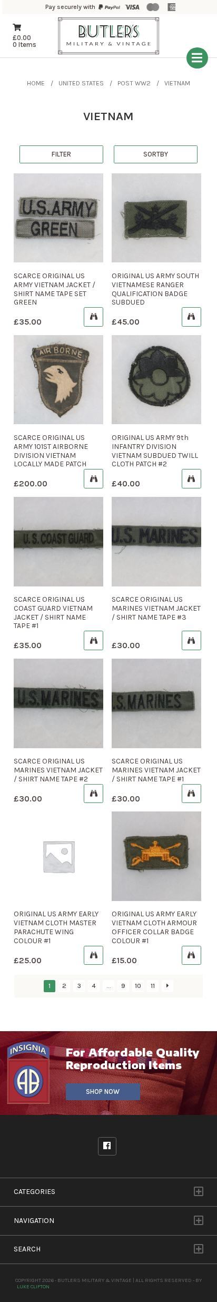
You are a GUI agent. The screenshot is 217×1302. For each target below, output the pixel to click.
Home (36, 83)
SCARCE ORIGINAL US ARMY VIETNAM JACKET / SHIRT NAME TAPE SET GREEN (54, 289)
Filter (61, 154)
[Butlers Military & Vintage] (108, 52)
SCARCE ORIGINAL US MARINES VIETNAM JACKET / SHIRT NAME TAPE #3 (156, 608)
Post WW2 (134, 83)
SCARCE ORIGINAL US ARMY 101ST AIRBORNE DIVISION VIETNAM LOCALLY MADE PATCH (51, 450)
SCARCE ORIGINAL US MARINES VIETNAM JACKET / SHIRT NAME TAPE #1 (156, 770)
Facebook (107, 1146)
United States (81, 83)
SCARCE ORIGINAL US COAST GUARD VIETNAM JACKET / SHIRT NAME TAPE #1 (53, 612)
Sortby (155, 154)
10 (138, 986)
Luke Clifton (33, 1286)
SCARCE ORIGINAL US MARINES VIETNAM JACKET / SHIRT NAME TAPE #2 (58, 770)
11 (153, 986)
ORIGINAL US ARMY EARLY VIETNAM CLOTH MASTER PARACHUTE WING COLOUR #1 (56, 927)
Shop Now (103, 1091)
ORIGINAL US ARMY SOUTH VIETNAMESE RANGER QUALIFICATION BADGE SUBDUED (155, 289)
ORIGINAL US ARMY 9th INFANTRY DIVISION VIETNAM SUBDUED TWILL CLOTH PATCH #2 (155, 450)
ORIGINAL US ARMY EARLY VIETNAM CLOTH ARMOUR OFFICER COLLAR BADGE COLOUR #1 (154, 927)
